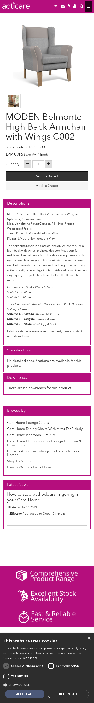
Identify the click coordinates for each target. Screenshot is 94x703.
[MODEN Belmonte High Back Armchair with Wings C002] (47, 56)
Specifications (19, 350)
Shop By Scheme (20, 461)
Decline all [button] (68, 694)
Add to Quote (47, 186)
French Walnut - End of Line (29, 467)
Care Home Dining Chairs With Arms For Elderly (45, 429)
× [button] (89, 638)
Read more (30, 658)
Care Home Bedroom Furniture (31, 435)
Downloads (17, 378)
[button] (47, 685)
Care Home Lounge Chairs (28, 423)
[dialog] (47, 668)
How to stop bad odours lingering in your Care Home (43, 497)
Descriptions (18, 203)
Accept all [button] (25, 694)
